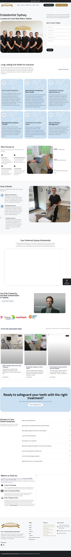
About (18, 5)
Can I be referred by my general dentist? (31, 456)
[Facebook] (1, 545)
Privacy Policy (22, 553)
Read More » (5, 377)
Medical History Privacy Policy (33, 553)
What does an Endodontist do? (29, 420)
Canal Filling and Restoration (49, 535)
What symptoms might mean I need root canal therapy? (34, 430)
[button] (46, 420)
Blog (34, 5)
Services (23, 5)
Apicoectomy (46, 531)
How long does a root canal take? (29, 441)
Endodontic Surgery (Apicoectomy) (56, 91)
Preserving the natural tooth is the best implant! (58, 367)
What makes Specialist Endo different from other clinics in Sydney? (36, 446)
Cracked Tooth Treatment (48, 525)
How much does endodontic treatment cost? (32, 451)
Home (30, 525)
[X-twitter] (3, 545)
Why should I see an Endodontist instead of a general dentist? (35, 425)
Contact (37, 5)
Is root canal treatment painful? (29, 436)
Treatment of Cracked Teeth (33, 123)
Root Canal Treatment (10, 90)
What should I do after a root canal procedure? (32, 461)
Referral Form (28, 5)
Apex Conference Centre (34, 537)
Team (30, 529)
